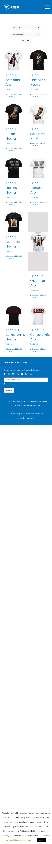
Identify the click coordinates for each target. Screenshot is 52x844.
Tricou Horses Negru (11, 187)
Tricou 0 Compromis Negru (15, 334)
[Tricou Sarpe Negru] (14, 114)
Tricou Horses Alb (36, 187)
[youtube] (13, 374)
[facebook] (5, 374)
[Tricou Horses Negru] (14, 168)
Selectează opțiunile (10, 95)
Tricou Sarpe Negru (10, 133)
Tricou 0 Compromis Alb (40, 334)
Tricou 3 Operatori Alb (38, 280)
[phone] (31, 374)
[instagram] (9, 374)
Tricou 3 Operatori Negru (13, 241)
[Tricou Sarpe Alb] (38, 114)
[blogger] (22, 374)
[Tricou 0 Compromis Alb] (38, 315)
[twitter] (18, 374)
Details (19, 94)
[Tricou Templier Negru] (38, 60)
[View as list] (28, 40)
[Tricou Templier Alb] (14, 60)
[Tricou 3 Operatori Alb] (38, 241)
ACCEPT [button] (41, 840)
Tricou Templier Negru (37, 80)
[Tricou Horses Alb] (38, 168)
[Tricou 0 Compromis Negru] (14, 315)
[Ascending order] (38, 27)
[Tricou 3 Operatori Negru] (14, 222)
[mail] (26, 374)
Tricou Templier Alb (12, 80)
